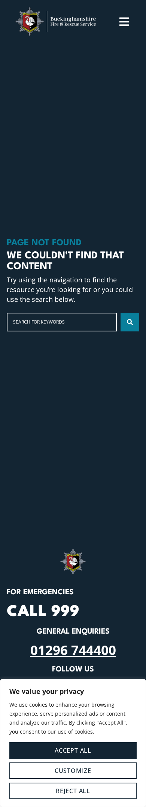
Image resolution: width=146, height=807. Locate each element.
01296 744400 (73, 650)
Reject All (73, 791)
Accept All (73, 750)
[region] (73, 743)
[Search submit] (130, 322)
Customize (73, 771)
